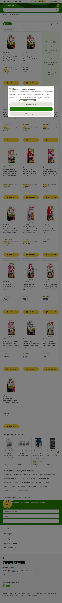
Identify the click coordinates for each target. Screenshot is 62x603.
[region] (31, 101)
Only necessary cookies (31, 114)
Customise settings (31, 104)
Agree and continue (31, 109)
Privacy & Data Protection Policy (28, 100)
